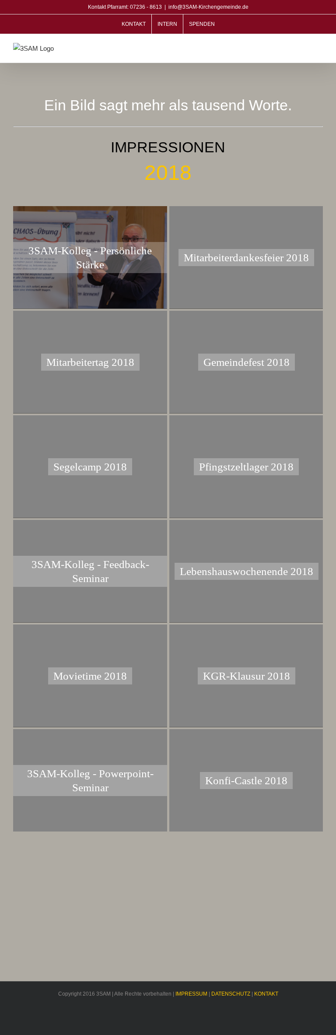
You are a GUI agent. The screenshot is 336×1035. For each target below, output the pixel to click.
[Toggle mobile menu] (319, 49)
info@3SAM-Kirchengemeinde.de (208, 7)
